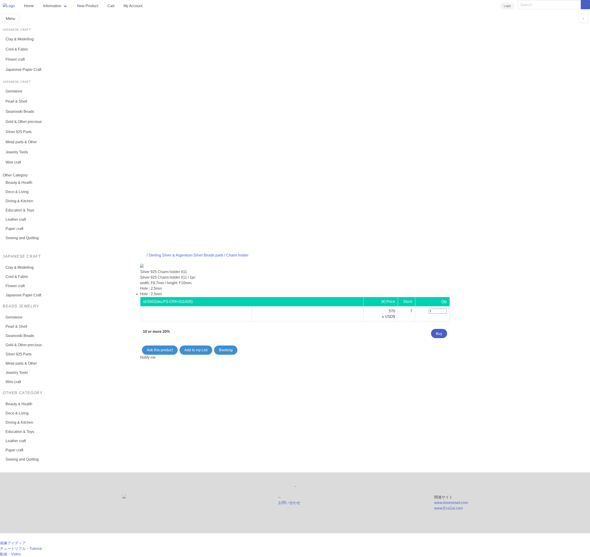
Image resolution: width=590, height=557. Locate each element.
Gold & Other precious (24, 122)
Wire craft (13, 162)
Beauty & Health (19, 183)
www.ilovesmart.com (451, 503)
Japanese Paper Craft (23, 69)
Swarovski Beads (20, 111)
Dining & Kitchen (19, 201)
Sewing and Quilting (22, 238)
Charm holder (237, 255)
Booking (226, 350)
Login (507, 6)
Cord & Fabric (17, 49)
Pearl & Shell (16, 101)
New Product (87, 6)
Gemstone (14, 91)
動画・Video (10, 554)
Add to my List (195, 350)
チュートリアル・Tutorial (21, 549)
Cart (110, 6)
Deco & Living (17, 192)
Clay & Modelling (20, 39)
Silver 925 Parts (19, 132)
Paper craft (14, 229)
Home (29, 6)
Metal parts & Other (21, 142)
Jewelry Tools (17, 152)
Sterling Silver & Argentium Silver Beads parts (185, 255)
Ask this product (160, 350)
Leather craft (16, 219)
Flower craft (15, 59)
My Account (133, 6)
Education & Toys (20, 210)
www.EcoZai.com (448, 508)
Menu (10, 18)
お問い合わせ (289, 503)
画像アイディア (13, 543)
